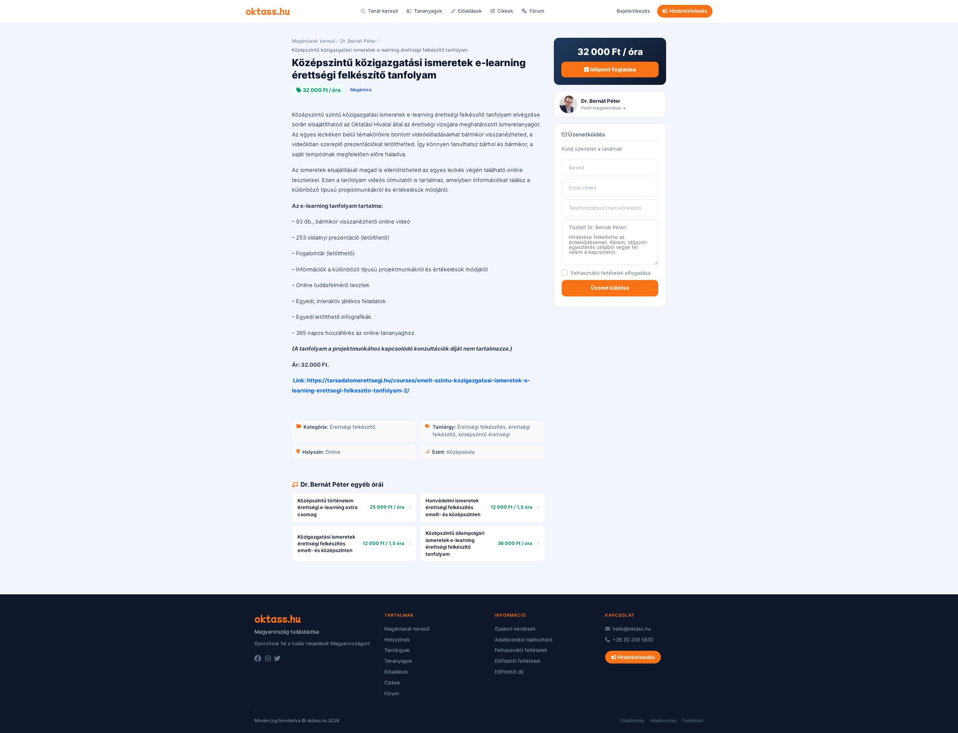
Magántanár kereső (313, 41)
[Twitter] (277, 658)
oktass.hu (267, 10)
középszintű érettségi (484, 434)
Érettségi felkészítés (481, 427)
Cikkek (504, 11)
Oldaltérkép (632, 720)
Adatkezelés (663, 720)
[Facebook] (257, 658)
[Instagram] (268, 658)
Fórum (536, 11)
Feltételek (693, 720)
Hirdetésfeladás (688, 11)
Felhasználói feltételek (597, 273)
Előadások (469, 11)
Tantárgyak (397, 650)
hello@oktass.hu (631, 629)
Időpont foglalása (612, 69)
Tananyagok (427, 11)
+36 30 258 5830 (632, 640)
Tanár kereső (382, 11)
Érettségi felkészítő (352, 427)
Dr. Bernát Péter (358, 41)
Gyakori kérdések (515, 629)
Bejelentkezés (633, 11)
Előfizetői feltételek (517, 661)
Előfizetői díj (509, 672)
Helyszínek (397, 640)
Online (333, 452)
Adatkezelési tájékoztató (523, 640)
